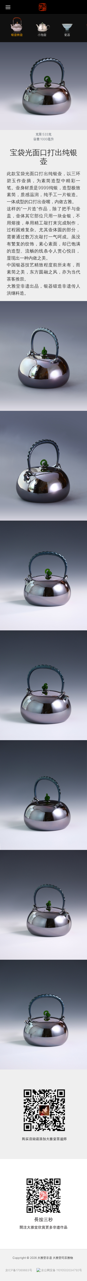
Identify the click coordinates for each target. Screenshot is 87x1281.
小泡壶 (42, 34)
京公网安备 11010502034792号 (61, 1270)
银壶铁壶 (17, 34)
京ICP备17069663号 (18, 1270)
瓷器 (67, 34)
